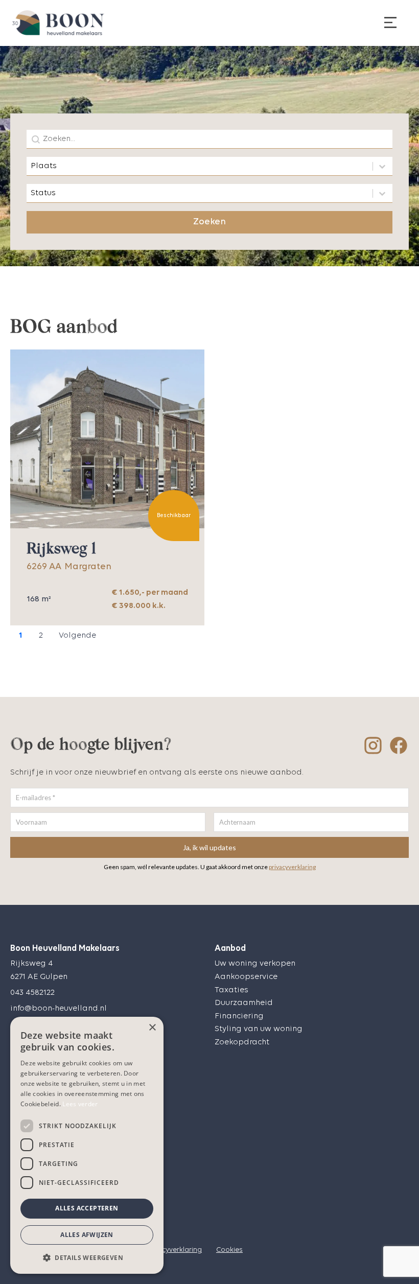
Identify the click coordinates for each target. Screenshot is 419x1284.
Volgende (77, 636)
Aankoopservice (246, 977)
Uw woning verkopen (255, 964)
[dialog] (87, 1145)
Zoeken (209, 222)
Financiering (239, 1016)
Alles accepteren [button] (86, 1208)
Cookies (229, 1250)
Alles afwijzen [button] (86, 1234)
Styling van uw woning (258, 1029)
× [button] (152, 1028)
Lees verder (80, 1104)
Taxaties (231, 990)
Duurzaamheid (244, 1003)
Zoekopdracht (242, 1042)
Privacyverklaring (173, 1250)
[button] (86, 1257)
